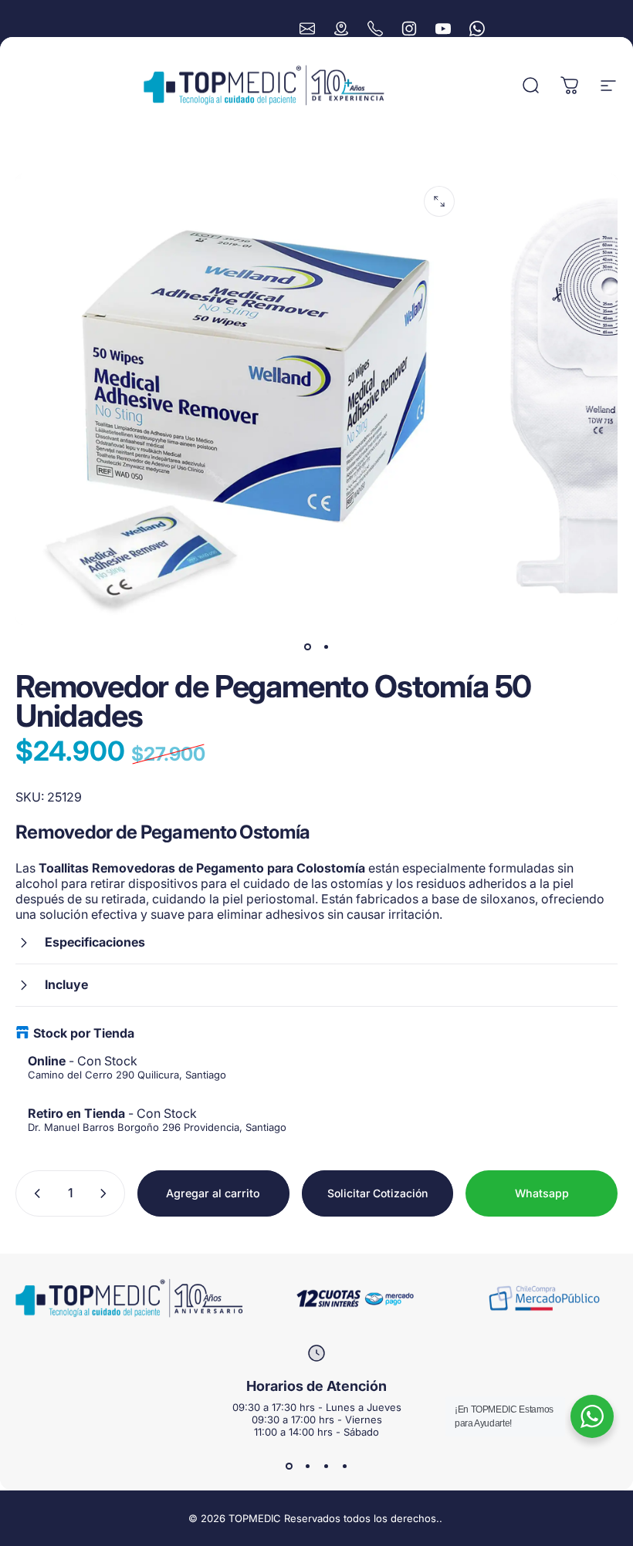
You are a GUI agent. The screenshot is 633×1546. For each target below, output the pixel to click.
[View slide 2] (307, 1466)
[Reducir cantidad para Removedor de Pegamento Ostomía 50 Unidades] (34, 1193)
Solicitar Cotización (377, 1193)
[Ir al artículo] (307, 646)
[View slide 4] (344, 1466)
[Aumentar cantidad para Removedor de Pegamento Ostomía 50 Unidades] (106, 1193)
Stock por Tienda (83, 1033)
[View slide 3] (325, 1466)
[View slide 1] (288, 1466)
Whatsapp (542, 1193)
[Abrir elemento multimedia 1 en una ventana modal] (439, 201)
